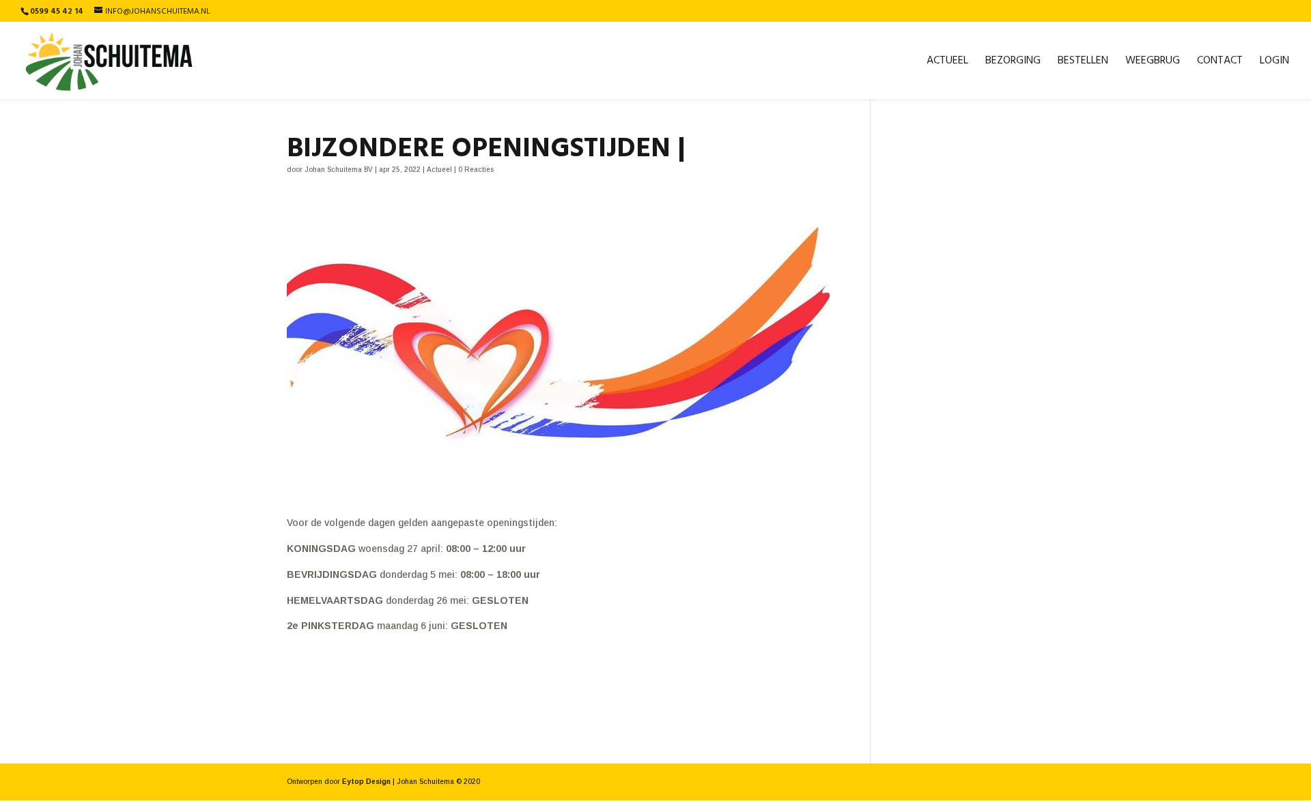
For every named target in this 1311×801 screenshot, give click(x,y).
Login (1274, 63)
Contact (1220, 63)
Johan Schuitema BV (339, 169)
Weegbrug (1152, 63)
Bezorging (1013, 63)
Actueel (947, 63)
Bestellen (1083, 63)
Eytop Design (366, 781)
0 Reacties (476, 169)
